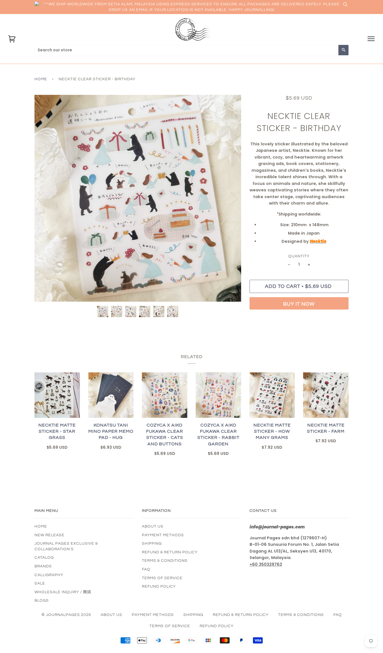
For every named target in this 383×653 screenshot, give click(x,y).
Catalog (44, 558)
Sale (39, 583)
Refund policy (159, 586)
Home (40, 79)
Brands (43, 566)
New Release (49, 535)
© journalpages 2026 (66, 615)
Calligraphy (48, 575)
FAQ (146, 569)
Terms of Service (162, 578)
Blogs (41, 600)
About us (152, 526)
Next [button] (231, 198)
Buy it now (299, 304)
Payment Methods (163, 535)
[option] (137, 198)
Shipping (152, 544)
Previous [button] (44, 198)
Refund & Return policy (170, 552)
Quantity (299, 256)
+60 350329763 (266, 564)
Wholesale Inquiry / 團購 (62, 592)
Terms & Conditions (165, 561)
